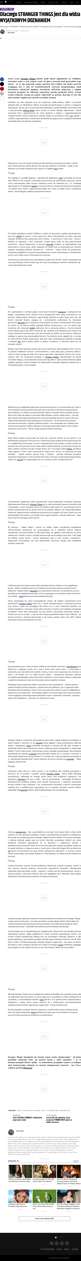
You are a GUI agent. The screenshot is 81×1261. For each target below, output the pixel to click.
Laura (21, 596)
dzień (42, 999)
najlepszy (62, 312)
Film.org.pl (27, 1068)
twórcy (33, 1012)
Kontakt (66, 1249)
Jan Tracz (11, 32)
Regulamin (75, 1249)
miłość (19, 236)
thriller (69, 449)
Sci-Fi (44, 1110)
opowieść (23, 790)
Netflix (32, 328)
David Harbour (28, 1110)
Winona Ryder (28, 110)
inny (55, 168)
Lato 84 (20, 459)
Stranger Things (52, 357)
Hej (19, 341)
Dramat (37, 1110)
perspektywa (21, 832)
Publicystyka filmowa (31, 2)
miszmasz (21, 779)
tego (61, 178)
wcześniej (70, 759)
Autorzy (59, 1249)
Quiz (77, 2)
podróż (34, 186)
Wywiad (43, 2)
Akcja (20, 1110)
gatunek (39, 743)
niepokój (33, 591)
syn (71, 116)
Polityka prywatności (47, 1249)
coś (9, 851)
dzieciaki (49, 244)
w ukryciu (32, 753)
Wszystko (21, 322)
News (71, 2)
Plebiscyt (64, 2)
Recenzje (19, 2)
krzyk (60, 945)
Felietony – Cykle (53, 2)
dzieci (28, 745)
